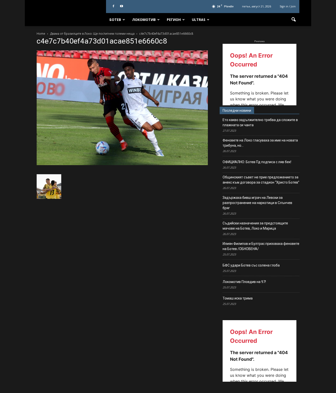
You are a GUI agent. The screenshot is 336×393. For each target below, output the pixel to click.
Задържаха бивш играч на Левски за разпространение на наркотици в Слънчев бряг (257, 203)
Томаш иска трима (238, 298)
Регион (174, 19)
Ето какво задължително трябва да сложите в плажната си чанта (260, 122)
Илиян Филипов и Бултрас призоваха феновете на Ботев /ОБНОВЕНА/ (261, 246)
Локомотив (144, 19)
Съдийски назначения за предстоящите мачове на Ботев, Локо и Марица (255, 225)
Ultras (198, 19)
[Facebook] (113, 6)
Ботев (115, 19)
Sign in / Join (288, 6)
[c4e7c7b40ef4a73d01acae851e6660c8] (122, 164)
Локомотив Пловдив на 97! (244, 282)
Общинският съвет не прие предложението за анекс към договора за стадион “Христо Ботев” (261, 179)
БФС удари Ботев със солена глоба (251, 265)
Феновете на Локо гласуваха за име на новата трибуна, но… (260, 142)
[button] (293, 20)
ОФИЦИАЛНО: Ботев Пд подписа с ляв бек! (257, 162)
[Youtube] (121, 6)
